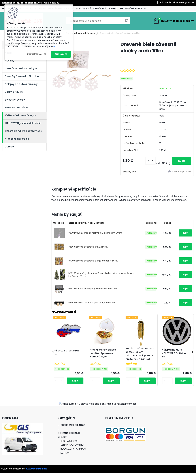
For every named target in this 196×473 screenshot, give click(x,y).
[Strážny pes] (175, 172)
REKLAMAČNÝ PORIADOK (133, 8)
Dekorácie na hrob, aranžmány (23, 131)
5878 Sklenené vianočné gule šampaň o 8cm (91, 302)
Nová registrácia (185, 2)
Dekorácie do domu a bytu (21, 68)
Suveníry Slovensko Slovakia (22, 76)
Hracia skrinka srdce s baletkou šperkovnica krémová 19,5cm (103, 353)
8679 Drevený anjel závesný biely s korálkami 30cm (95, 232)
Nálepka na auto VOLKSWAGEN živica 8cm (174, 353)
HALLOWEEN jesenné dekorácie (23, 123)
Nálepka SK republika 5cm (66, 352)
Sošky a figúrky (14, 91)
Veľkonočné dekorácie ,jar (20, 115)
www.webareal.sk (36, 468)
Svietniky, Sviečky (15, 99)
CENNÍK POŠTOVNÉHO (105, 8)
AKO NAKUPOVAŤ (81, 8)
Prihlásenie (165, 2)
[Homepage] (3, 9)
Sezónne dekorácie (16, 107)
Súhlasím (61, 54)
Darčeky (10, 146)
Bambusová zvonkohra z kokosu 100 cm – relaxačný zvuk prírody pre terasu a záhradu (140, 353)
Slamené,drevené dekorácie (80, 33)
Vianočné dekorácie (17, 138)
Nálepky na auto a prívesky (21, 84)
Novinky (9, 60)
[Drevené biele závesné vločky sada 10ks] (81, 70)
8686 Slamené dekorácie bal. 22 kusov (88, 246)
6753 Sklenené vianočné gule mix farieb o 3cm (92, 288)
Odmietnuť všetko (36, 54)
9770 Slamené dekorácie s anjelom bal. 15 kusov (93, 260)
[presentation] (53, 352)
